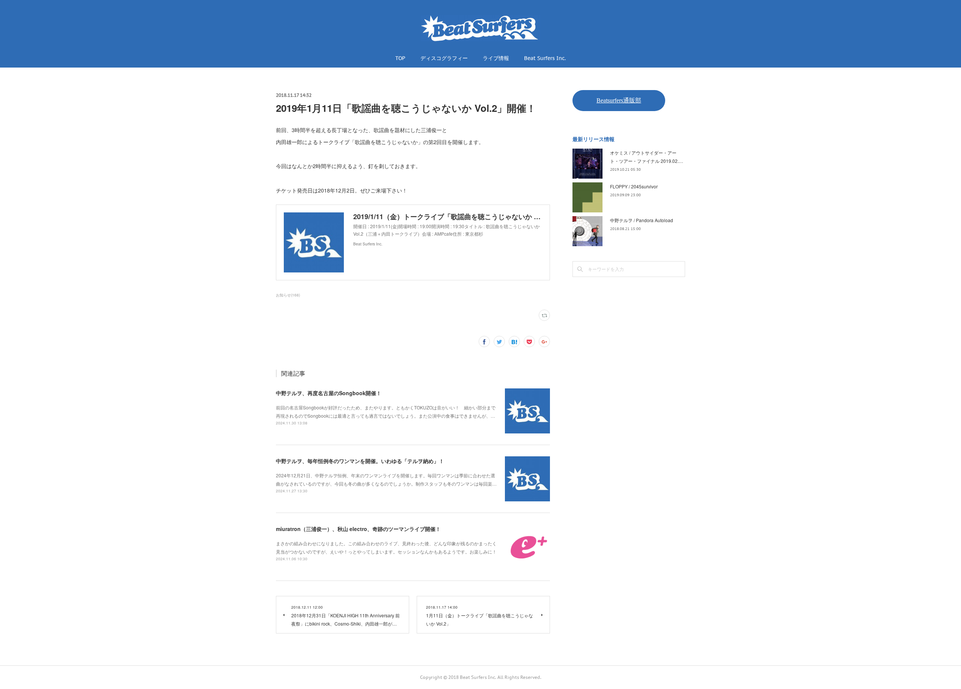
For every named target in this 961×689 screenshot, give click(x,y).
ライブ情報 (496, 58)
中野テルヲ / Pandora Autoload (641, 220)
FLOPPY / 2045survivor (634, 186)
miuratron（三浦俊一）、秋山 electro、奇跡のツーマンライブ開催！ (358, 529)
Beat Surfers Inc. (545, 58)
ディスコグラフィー (444, 58)
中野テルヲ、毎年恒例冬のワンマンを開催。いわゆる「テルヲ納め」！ (360, 461)
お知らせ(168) (288, 295)
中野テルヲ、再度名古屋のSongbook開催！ (328, 393)
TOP (400, 58)
